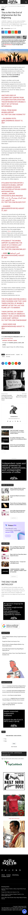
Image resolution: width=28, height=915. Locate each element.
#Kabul (21, 102)
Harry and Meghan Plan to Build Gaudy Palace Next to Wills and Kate (17, 548)
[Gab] (5, 870)
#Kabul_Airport (8, 194)
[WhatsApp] (12, 32)
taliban (3, 356)
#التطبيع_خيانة (6, 200)
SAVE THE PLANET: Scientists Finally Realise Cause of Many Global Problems (17, 432)
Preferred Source (8, 44)
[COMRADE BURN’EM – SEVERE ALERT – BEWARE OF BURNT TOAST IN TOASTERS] (5, 571)
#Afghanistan (7, 191)
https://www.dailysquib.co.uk (14, 418)
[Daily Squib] (2, 28)
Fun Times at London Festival (14, 695)
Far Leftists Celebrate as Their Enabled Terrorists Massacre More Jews (18, 439)
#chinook (16, 187)
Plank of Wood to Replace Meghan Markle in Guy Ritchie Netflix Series (13, 645)
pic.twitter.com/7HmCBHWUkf (14, 320)
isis (21, 354)
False (5, 741)
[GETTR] (9, 870)
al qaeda (18, 354)
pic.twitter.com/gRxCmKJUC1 (13, 249)
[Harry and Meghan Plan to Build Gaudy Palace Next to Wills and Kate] (5, 549)
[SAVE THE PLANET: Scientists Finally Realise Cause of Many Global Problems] (5, 433)
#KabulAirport (7, 112)
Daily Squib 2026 (22, 906)
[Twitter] (6, 32)
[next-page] (5, 452)
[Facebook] (2, 32)
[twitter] (20, 421)
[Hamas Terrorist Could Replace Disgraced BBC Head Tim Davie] (5, 447)
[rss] (17, 421)
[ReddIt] (16, 32)
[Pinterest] (9, 32)
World (6, 6)
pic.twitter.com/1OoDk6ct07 (13, 114)
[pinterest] (15, 421)
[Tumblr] (19, 32)
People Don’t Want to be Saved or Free (11, 641)
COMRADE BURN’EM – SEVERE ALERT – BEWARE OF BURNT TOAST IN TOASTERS (18, 571)
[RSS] (16, 870)
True (5, 739)
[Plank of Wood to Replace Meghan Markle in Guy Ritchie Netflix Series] (5, 505)
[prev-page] (2, 452)
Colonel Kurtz (7, 28)
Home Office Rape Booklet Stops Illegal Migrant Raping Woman (13, 649)
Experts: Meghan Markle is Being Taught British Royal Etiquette (14, 637)
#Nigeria (19, 196)
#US (16, 104)
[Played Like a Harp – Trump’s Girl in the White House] (5, 564)
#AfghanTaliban (8, 196)
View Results (14, 746)
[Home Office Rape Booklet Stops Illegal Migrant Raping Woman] (5, 513)
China (9, 231)
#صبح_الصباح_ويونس (13, 198)
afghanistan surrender (10, 354)
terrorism (8, 356)
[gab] (10, 421)
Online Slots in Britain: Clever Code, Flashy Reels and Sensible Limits (14, 654)
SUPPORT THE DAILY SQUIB (9, 340)
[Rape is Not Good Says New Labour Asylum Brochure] (5, 556)
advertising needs (8, 338)
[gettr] (12, 421)
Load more (13, 518)
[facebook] (7, 421)
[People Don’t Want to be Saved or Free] (5, 498)
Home (2, 6)
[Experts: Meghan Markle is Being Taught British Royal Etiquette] (5, 490)
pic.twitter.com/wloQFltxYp (13, 202)
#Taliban (5, 100)
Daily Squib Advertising (14, 818)
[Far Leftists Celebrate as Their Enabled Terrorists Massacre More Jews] (5, 440)
